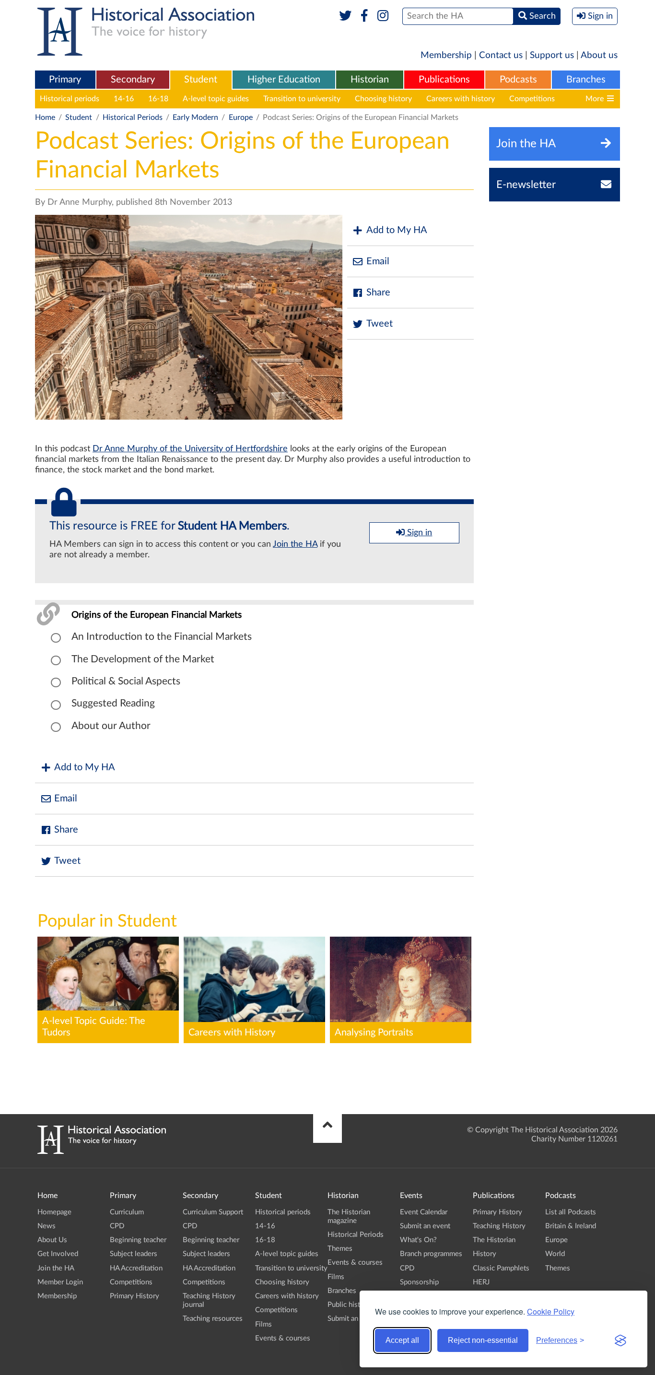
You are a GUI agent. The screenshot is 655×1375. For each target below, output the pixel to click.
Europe (241, 117)
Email (377, 261)
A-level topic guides (216, 99)
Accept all (402, 1340)
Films (263, 1324)
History (484, 1253)
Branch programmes (431, 1253)
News (46, 1226)
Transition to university (301, 99)
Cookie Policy (550, 1311)
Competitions (532, 99)
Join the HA (295, 544)
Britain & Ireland (570, 1226)
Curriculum (127, 1212)
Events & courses (282, 1338)
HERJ (481, 1282)
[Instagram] (383, 16)
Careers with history (460, 99)
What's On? (418, 1240)
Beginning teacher (138, 1240)
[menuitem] (65, 80)
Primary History (134, 1296)
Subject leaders (133, 1253)
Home (45, 117)
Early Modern (195, 117)
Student (200, 79)
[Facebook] (364, 16)
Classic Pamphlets (501, 1268)
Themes (340, 1248)
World (555, 1253)
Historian (370, 79)
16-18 (158, 99)
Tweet (379, 324)
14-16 (124, 99)
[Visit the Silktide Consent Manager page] (620, 1340)
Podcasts (518, 79)
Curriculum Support (213, 1212)
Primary (65, 79)
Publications (444, 79)
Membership (446, 55)
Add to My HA (396, 230)
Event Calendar (423, 1212)
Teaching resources (213, 1318)
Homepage (54, 1212)
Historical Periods (133, 117)
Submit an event (353, 1318)
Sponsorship (419, 1282)
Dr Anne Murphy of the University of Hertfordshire (190, 449)
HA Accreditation (136, 1268)
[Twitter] (345, 16)
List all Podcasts (570, 1212)
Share (378, 292)
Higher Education (283, 79)
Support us (552, 55)
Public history (349, 1304)
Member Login (60, 1282)
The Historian (494, 1240)
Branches (586, 79)
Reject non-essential (483, 1340)
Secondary (133, 79)
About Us (52, 1240)
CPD (117, 1226)
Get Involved (57, 1253)
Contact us (501, 55)
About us (599, 55)
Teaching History (499, 1226)
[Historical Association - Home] (101, 1151)
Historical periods (69, 99)
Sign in (418, 533)
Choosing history (383, 99)
